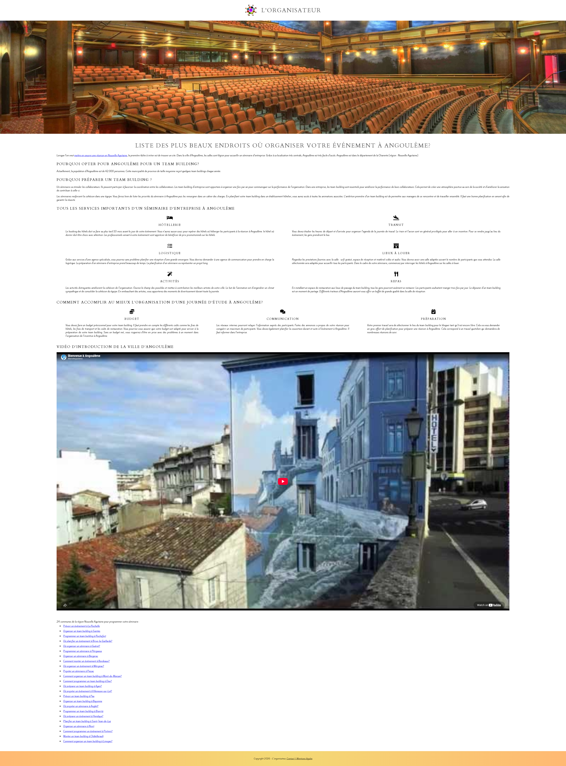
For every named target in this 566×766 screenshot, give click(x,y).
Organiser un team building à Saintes (81, 631)
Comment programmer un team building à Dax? (87, 681)
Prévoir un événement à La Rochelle (81, 626)
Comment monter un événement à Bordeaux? (86, 661)
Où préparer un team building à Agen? (82, 686)
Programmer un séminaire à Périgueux (82, 651)
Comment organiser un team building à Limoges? (87, 741)
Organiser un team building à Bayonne (82, 701)
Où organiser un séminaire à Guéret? (81, 646)
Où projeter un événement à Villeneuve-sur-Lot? (87, 691)
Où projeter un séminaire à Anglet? (80, 706)
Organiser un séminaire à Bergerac (80, 656)
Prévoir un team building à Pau (78, 696)
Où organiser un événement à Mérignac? (83, 666)
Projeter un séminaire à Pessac (78, 671)
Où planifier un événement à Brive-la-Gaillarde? (87, 641)
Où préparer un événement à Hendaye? (83, 716)
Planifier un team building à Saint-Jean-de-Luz (87, 721)
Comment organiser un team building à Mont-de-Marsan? (92, 676)
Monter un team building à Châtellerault (83, 736)
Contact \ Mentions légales (299, 758)
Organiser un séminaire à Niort (78, 726)
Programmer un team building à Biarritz (83, 711)
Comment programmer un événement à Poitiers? (88, 731)
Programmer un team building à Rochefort (84, 636)
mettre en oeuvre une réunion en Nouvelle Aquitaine (100, 155)
